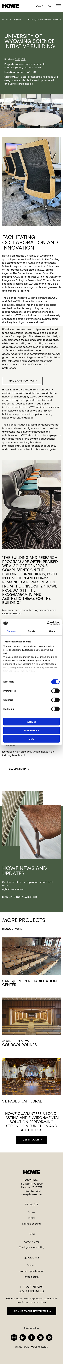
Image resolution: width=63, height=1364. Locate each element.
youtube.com (49, 1337)
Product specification (31, 1271)
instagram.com (14, 1337)
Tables (31, 1218)
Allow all (31, 722)
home (5, 19)
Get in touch (31, 1139)
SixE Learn (47, 76)
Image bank (31, 1276)
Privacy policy (31, 1328)
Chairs (31, 1212)
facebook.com (31, 1337)
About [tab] (51, 631)
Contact (31, 1265)
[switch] (53, 690)
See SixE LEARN (18, 768)
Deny (31, 739)
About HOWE (31, 1241)
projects (17, 19)
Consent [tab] (11, 631)
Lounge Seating (31, 1223)
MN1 (23, 59)
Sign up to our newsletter (19, 897)
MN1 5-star (21, 76)
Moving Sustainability (31, 1247)
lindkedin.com (22, 1337)
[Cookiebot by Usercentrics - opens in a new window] (47, 623)
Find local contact (21, 380)
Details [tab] (31, 631)
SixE (17, 59)
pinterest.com (40, 1337)
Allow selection (31, 730)
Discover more (12, 928)
